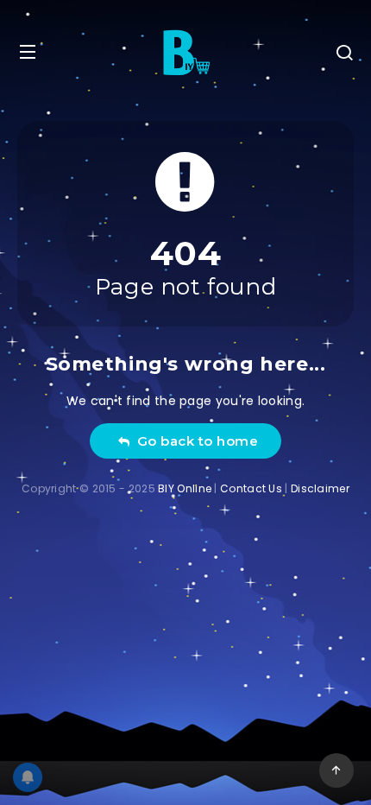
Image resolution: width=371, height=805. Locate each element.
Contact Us (251, 488)
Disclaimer (320, 488)
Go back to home (194, 441)
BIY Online (184, 488)
